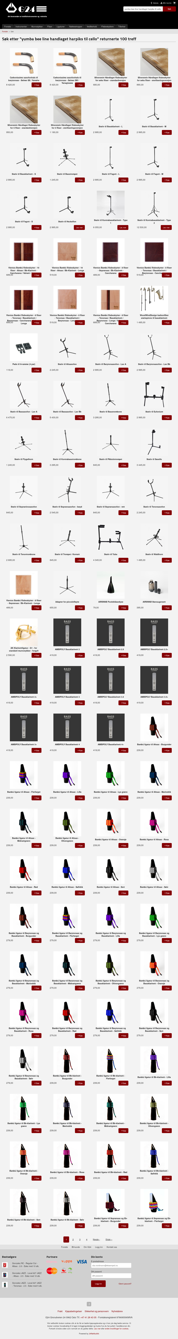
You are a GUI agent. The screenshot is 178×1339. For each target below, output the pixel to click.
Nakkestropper (75, 26)
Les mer (97, 1328)
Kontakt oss (112, 1247)
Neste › (96, 1239)
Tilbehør (121, 26)
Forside (7, 26)
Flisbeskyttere (107, 26)
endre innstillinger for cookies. (117, 1328)
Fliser (49, 26)
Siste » (109, 1239)
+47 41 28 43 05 (88, 1317)
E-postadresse (97, 1261)
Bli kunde (76, 1247)
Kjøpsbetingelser (73, 1311)
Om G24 (87, 1247)
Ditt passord (96, 1271)
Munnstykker (37, 26)
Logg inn (99, 1247)
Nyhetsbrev (117, 1311)
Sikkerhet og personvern (97, 1311)
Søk (169, 8)
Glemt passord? (125, 1283)
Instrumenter (21, 26)
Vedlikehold (92, 26)
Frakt (60, 1311)
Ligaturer (61, 26)
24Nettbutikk (94, 1333)
